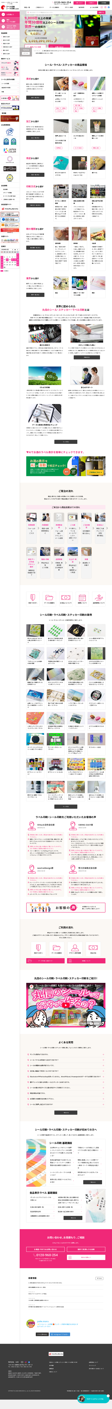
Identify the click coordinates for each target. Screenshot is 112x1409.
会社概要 (5, 189)
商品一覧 (27, 7)
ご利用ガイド (40, 7)
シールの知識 (5, 83)
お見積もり (91, 3)
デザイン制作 (69, 7)
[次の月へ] (17, 249)
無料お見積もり (86, 1257)
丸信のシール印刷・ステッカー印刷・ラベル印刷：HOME (63, 1362)
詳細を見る (87, 357)
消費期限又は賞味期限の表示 (40, 1216)
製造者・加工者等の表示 (66, 1211)
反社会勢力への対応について (96, 1368)
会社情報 (104, 3)
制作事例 (81, 7)
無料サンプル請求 (11, 21)
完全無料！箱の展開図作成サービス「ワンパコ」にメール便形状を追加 (46, 1307)
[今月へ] (15, 249)
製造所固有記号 (35, 1211)
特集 (3, 92)
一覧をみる (66, 1112)
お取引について (53, 1372)
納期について (86, 961)
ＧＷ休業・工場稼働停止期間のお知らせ (38, 1300)
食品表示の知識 (6, 87)
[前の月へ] (12, 249)
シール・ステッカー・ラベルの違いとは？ (60, 1173)
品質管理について (93, 1362)
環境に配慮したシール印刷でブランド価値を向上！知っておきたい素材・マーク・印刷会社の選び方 (88, 1164)
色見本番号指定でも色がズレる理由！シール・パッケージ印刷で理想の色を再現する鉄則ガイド (60, 1162)
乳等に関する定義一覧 (65, 1207)
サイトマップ (92, 1365)
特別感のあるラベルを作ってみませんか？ (88, 1173)
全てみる (26, 53)
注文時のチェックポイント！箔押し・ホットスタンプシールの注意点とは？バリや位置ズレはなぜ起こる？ (61, 1151)
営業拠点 (51, 1368)
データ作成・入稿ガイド (45, 961)
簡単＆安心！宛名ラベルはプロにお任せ (60, 1180)
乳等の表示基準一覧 (37, 1207)
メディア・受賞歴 (7, 192)
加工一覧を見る (35, 138)
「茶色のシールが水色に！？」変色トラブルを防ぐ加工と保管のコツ (88, 1150)
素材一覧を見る (35, 97)
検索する (101, 12)
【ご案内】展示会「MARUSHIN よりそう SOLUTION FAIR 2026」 (59, 51)
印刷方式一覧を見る (35, 205)
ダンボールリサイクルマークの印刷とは (40, 1198)
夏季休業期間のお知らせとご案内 (44, 53)
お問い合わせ (79, 3)
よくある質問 (94, 7)
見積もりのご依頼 (35, 47)
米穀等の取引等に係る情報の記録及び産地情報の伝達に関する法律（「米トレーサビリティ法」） (68, 1200)
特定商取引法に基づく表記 (73, 1391)
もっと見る (66, 442)
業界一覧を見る (35, 294)
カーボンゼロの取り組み (9, 196)
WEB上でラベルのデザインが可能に (37, 1294)
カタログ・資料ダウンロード (11, 27)
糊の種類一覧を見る (35, 247)
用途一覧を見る (35, 174)
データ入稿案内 (54, 7)
